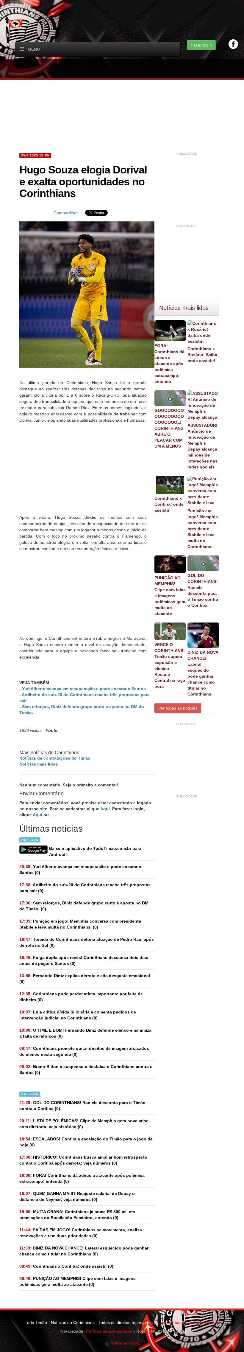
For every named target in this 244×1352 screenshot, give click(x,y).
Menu (34, 49)
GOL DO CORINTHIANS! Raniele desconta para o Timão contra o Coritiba (202, 590)
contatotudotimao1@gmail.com (190, 1322)
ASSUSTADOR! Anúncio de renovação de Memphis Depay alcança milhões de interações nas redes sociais (202, 446)
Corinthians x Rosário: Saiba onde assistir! (202, 354)
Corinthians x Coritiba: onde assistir (169, 504)
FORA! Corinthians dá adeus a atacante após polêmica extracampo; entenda (169, 363)
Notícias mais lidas (38, 764)
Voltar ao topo (124, 1343)
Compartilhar (66, 212)
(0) (80, 869)
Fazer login (201, 45)
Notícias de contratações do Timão (54, 758)
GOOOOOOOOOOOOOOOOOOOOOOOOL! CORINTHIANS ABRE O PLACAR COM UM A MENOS (169, 428)
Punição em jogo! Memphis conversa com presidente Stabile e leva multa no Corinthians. (202, 528)
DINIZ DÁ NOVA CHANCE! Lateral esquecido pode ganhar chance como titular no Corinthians (202, 673)
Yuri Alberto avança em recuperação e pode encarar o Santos (84, 688)
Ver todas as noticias (177, 708)
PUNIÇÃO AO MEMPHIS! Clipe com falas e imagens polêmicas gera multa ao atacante (170, 595)
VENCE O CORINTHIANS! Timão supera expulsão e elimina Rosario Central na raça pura (169, 665)
